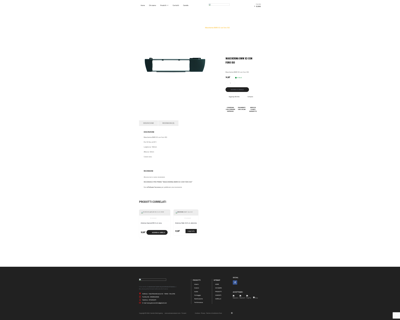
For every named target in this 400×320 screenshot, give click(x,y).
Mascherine (193, 28)
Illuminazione (198, 299)
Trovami (183, 313)
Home (143, 5)
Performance (198, 302)
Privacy (203, 313)
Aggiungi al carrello (237, 89)
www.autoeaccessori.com (172, 313)
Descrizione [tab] (148, 123)
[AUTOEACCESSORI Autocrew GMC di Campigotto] (219, 5)
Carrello (185, 5)
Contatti (176, 5)
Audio (186, 28)
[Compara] (143, 216)
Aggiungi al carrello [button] (158, 232)
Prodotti (163, 5)
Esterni (196, 288)
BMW (201, 28)
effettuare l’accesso (154, 187)
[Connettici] (235, 282)
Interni (196, 284)
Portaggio (197, 295)
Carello (218, 299)
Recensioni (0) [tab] (168, 123)
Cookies (197, 313)
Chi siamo (152, 5)
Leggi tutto (191, 231)
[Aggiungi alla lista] (143, 213)
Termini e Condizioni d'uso (214, 313)
